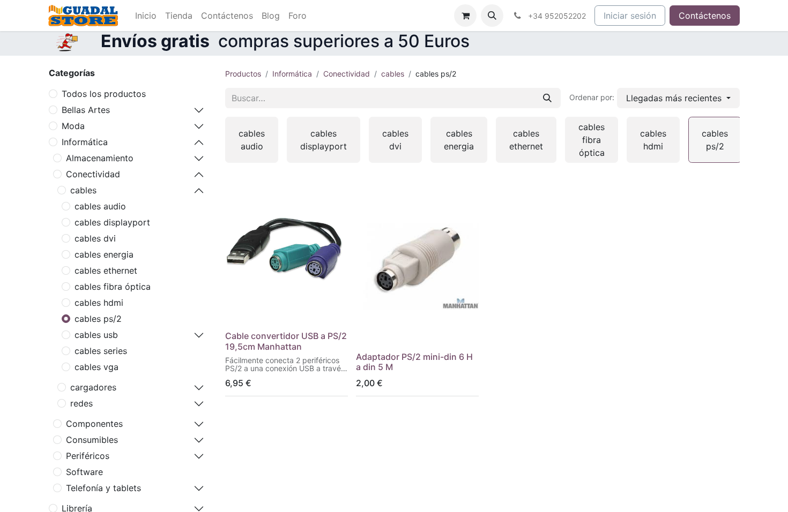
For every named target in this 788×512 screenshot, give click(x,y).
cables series (101, 350)
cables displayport (112, 222)
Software (84, 471)
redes (81, 403)
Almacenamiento (99, 158)
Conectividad (93, 174)
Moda (73, 126)
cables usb (96, 334)
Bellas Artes (86, 109)
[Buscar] (547, 98)
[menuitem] (146, 15)
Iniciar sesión (630, 15)
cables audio (100, 206)
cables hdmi (99, 302)
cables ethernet (106, 270)
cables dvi (95, 238)
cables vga (96, 367)
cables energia (104, 254)
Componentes (94, 423)
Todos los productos (104, 93)
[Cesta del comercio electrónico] (465, 15)
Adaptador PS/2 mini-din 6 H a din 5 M (414, 361)
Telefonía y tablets (103, 488)
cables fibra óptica (113, 286)
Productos (243, 73)
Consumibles (92, 439)
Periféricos (87, 455)
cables (83, 190)
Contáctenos (705, 15)
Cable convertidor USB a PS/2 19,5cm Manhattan (286, 340)
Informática (85, 142)
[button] (492, 15)
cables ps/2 (98, 318)
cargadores (93, 387)
